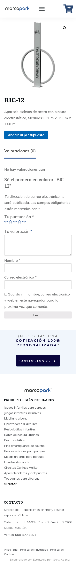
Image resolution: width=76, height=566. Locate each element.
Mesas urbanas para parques (24, 457)
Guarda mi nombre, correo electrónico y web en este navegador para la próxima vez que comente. (37, 300)
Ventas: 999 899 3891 (20, 535)
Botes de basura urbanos (21, 435)
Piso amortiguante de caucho (24, 446)
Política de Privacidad (34, 549)
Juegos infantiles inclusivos (22, 413)
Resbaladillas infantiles (20, 429)
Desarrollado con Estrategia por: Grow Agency (40, 559)
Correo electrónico (20, 277)
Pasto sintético (14, 440)
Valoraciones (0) (20, 150)
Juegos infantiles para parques (25, 407)
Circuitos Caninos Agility (21, 467)
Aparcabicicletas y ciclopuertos (25, 473)
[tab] (20, 152)
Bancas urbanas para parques (24, 451)
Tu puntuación (19, 216)
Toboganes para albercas (21, 478)
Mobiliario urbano (15, 418)
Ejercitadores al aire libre (21, 424)
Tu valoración (18, 231)
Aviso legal (11, 549)
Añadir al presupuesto (26, 135)
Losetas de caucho (17, 462)
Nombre (12, 260)
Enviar (38, 315)
